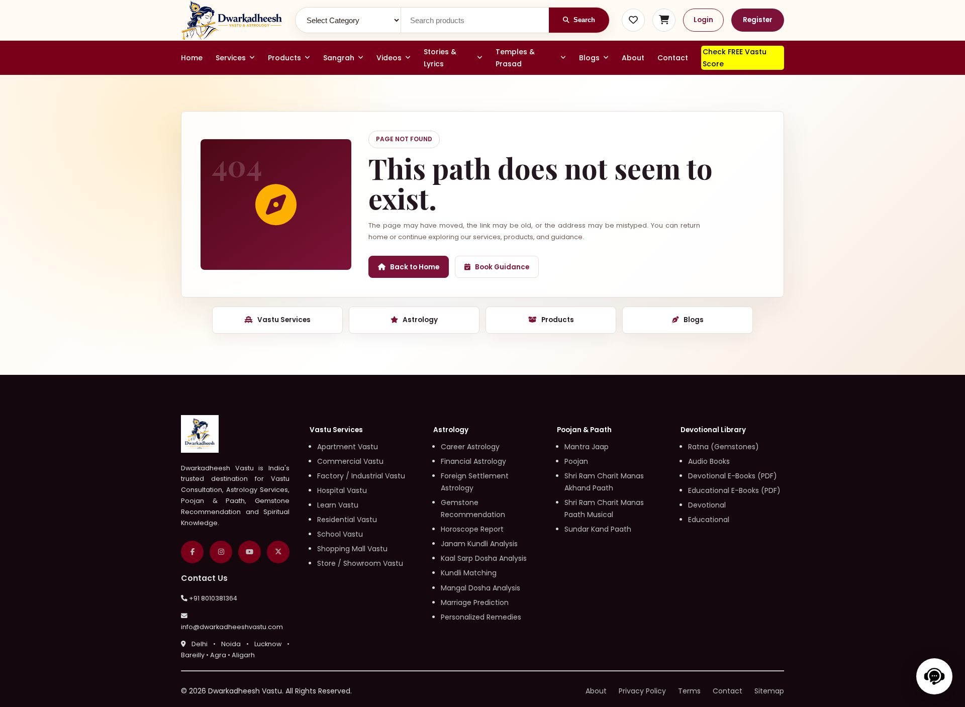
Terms (689, 691)
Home (192, 58)
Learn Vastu (337, 505)
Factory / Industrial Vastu (361, 476)
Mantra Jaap (586, 447)
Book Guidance (502, 267)
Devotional (707, 505)
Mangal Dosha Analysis (480, 588)
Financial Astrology (473, 461)
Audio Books (709, 461)
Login (703, 20)
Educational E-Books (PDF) (734, 490)
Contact (672, 58)
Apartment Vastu (347, 447)
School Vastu (340, 534)
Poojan (576, 461)
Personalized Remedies (481, 617)
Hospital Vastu (342, 490)
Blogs (589, 58)
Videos (389, 58)
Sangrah (338, 58)
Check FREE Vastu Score (734, 58)
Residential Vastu (347, 520)
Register (758, 20)
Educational (708, 520)
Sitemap (769, 691)
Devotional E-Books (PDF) (732, 476)
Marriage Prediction (475, 602)
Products (284, 58)
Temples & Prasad (515, 58)
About (633, 58)
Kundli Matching (469, 573)
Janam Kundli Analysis (479, 544)
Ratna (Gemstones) (723, 447)
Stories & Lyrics (440, 58)
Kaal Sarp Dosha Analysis (484, 558)
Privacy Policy (642, 691)
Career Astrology (470, 447)
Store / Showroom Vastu (360, 563)
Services (231, 58)
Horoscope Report (472, 529)
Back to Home (414, 267)
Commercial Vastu (350, 461)
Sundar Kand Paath (597, 529)
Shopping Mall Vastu (352, 549)
